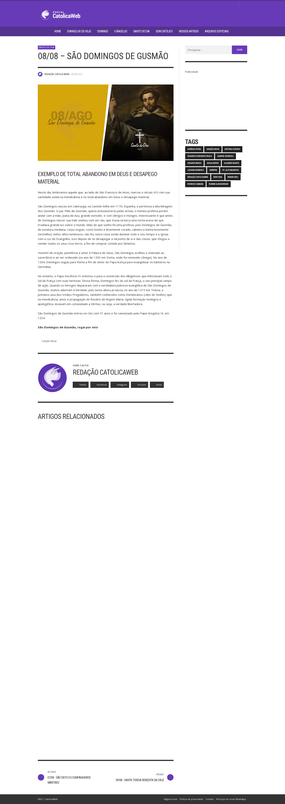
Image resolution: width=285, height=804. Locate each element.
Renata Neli (233, 177)
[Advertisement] (216, 98)
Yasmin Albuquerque (218, 184)
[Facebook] (216, 5)
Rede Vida (217, 177)
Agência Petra (194, 149)
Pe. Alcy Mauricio (230, 170)
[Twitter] (229, 5)
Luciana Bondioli (195, 170)
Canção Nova (49, 341)
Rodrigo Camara (195, 184)
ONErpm (213, 170)
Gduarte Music (194, 163)
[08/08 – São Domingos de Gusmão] (106, 123)
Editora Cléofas (232, 149)
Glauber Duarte (231, 163)
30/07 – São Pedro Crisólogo (132, 735)
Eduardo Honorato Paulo (199, 156)
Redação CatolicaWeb (56, 74)
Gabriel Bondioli (225, 156)
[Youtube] (235, 5)
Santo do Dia (46, 47)
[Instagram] (222, 5)
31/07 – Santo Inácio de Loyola (63, 735)
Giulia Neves (213, 163)
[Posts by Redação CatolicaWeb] (40, 74)
